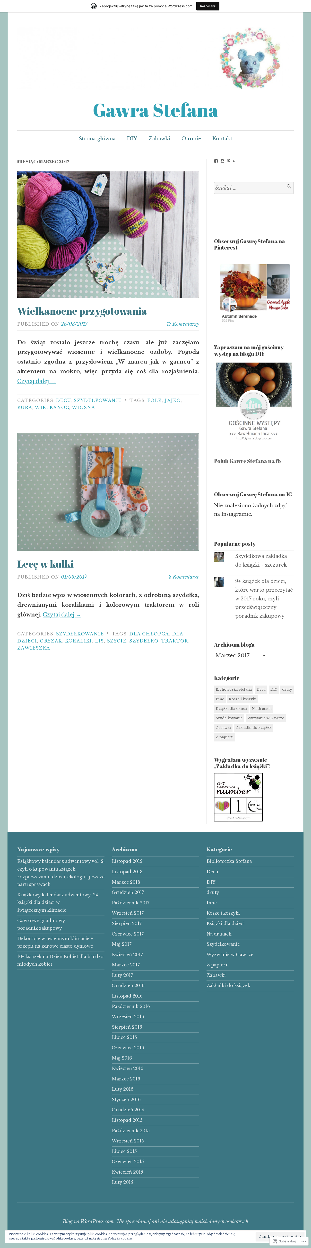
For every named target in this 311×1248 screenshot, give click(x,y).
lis (99, 641)
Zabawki (159, 138)
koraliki (78, 641)
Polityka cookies (120, 1238)
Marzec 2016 (126, 1079)
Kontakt (222, 138)
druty (287, 689)
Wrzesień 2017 (128, 913)
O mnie (191, 138)
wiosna (83, 407)
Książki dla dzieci (231, 708)
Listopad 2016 (127, 996)
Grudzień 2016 (128, 985)
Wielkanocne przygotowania (82, 311)
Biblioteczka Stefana (234, 689)
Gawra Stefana (155, 110)
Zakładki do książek (253, 727)
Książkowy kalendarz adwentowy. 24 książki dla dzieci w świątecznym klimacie (57, 902)
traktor (174, 641)
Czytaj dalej (36, 381)
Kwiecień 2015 (127, 1172)
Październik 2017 (130, 903)
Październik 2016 (131, 1006)
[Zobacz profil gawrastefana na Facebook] (216, 161)
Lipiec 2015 (124, 1151)
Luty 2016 (122, 1089)
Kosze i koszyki (242, 699)
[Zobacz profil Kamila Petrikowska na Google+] (235, 161)
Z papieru (224, 737)
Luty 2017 (122, 975)
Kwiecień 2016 (127, 1068)
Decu (63, 400)
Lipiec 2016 (124, 1037)
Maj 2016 (122, 1058)
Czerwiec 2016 (128, 1048)
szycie (116, 641)
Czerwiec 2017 (128, 934)
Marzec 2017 (126, 965)
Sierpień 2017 (127, 923)
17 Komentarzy (183, 324)
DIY (132, 138)
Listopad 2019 (127, 861)
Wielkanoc (52, 407)
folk (154, 400)
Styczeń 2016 (126, 1099)
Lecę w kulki (45, 564)
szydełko (143, 641)
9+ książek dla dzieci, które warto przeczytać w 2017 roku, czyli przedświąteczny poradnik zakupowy (264, 598)
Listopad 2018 (127, 871)
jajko (173, 400)
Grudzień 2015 (128, 1110)
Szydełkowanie (97, 400)
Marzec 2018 (126, 882)
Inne (220, 699)
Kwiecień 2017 (127, 954)
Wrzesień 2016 (128, 1016)
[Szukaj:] (254, 188)
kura (24, 407)
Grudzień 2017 (128, 892)
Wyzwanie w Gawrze (265, 718)
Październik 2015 (131, 1130)
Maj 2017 (121, 944)
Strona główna (97, 138)
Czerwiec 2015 (128, 1161)
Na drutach (262, 708)
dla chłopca (149, 634)
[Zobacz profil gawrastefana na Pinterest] (229, 161)
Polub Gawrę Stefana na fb (247, 460)
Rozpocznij (208, 6)
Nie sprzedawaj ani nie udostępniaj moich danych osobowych (182, 1221)
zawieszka (33, 648)
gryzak (51, 641)
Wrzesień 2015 (128, 1141)
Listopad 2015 (127, 1120)
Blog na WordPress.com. (89, 1221)
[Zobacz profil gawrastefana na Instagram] (222, 161)
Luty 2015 (122, 1182)
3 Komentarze (184, 577)
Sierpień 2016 (127, 1027)
